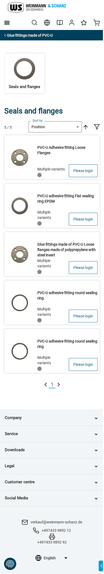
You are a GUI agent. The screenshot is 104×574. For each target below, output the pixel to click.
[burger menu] (7, 23)
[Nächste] (58, 384)
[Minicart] (96, 23)
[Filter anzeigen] (97, 127)
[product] (52, 157)
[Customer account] (71, 23)
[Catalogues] (60, 24)
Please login (83, 171)
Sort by (38, 121)
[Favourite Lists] (84, 25)
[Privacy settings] (10, 564)
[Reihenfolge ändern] (85, 126)
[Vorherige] (45, 384)
